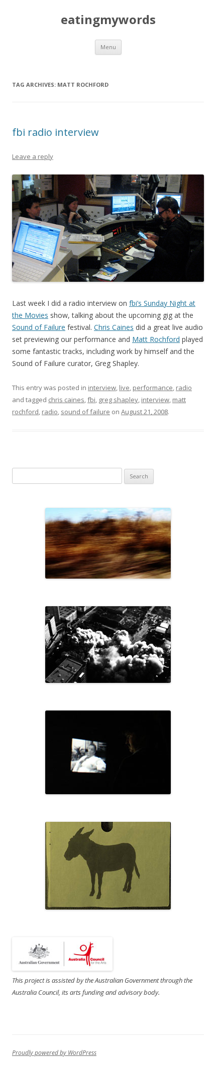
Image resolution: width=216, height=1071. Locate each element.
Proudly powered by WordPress (54, 1052)
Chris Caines (114, 327)
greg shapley (118, 399)
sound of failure (85, 411)
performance (153, 387)
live (124, 387)
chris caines (66, 399)
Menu (108, 47)
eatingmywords (108, 20)
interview (102, 387)
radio (184, 387)
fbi (91, 399)
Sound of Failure (38, 327)
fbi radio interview (55, 132)
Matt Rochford (156, 339)
